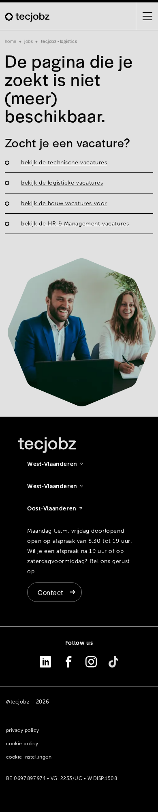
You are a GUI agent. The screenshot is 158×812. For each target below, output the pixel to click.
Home (11, 40)
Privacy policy (22, 730)
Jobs (28, 40)
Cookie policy (22, 743)
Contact (50, 592)
